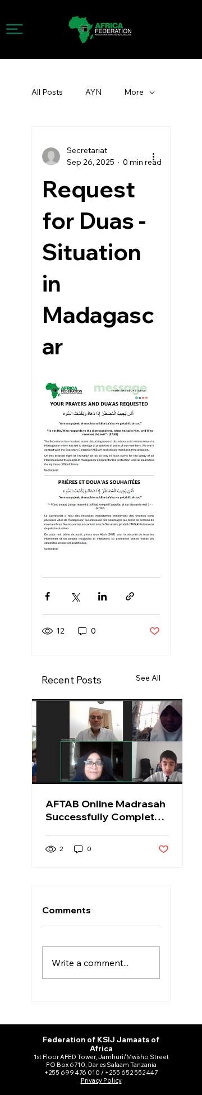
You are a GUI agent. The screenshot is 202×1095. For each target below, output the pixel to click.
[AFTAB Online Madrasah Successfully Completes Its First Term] (107, 741)
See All (148, 678)
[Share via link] (130, 596)
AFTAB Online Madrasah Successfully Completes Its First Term (105, 810)
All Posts (47, 92)
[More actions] (153, 156)
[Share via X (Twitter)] (75, 596)
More (134, 92)
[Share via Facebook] (47, 596)
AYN (93, 92)
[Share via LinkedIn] (102, 596)
